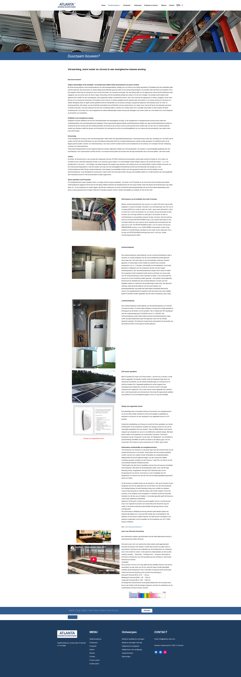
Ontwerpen (138, 5)
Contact (171, 5)
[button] (120, 5)
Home (103, 5)
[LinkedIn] (156, 652)
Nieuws (163, 5)
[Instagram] (165, 652)
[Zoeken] (182, 5)
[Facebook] (160, 652)
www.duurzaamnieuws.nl (133, 527)
